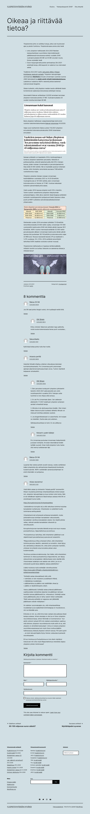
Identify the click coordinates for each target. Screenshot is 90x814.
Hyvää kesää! (11, 753)
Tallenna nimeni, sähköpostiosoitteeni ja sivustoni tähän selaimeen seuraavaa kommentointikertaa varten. (43, 699)
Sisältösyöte (10, 784)
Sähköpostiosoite (52, 680)
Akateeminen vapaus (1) (14, 770)
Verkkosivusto (28, 689)
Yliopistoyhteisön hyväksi (19, 7)
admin (31, 286)
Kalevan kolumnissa (51, 123)
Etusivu (52, 7)
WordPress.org (11, 789)
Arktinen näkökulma (13, 772)
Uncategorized (62, 284)
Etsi (32, 779)
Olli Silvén (40, 319)
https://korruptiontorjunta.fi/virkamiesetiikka (38, 503)
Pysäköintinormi (12, 750)
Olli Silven (40, 381)
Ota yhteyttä (79, 7)
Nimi (25, 680)
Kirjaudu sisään (11, 782)
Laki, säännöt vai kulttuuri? (15, 760)
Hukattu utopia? (11, 767)
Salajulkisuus (10, 765)
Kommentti (27, 662)
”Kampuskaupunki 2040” (64, 7)
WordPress (79, 807)
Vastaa (26, 313)
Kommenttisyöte (12, 787)
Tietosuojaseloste (58, 807)
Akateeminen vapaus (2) (14, 755)
